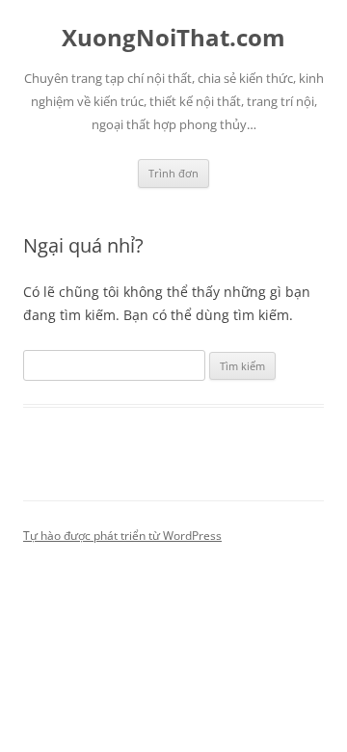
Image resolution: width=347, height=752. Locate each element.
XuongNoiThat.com (173, 38)
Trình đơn (173, 173)
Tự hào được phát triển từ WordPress (122, 535)
